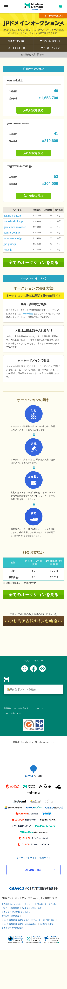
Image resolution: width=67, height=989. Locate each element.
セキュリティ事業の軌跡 (12, 928)
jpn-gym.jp (10, 243)
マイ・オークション (50, 48)
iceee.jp (8, 249)
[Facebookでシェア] (33, 668)
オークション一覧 (16, 48)
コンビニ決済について (12, 713)
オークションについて (50, 41)
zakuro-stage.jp (12, 215)
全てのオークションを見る (34, 262)
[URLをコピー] (42, 668)
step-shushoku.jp (13, 221)
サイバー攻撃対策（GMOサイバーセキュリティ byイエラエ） (28, 920)
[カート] (60, 7)
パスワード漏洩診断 (10, 908)
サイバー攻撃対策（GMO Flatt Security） (19, 924)
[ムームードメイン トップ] (33, 6)
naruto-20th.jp (12, 232)
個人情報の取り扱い (22, 708)
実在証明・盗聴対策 (10, 916)
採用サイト (45, 857)
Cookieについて (40, 708)
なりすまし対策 (47, 924)
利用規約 (7, 708)
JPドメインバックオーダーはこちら (53, 15)
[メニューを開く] (6, 7)
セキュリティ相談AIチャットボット (17, 912)
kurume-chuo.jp (12, 238)
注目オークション (16, 41)
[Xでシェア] (24, 668)
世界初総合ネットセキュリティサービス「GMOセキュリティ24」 (30, 904)
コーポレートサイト (26, 857)
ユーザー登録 (27, 313)
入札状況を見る (33, 110)
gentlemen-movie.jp (15, 227)
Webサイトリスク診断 (32, 908)
